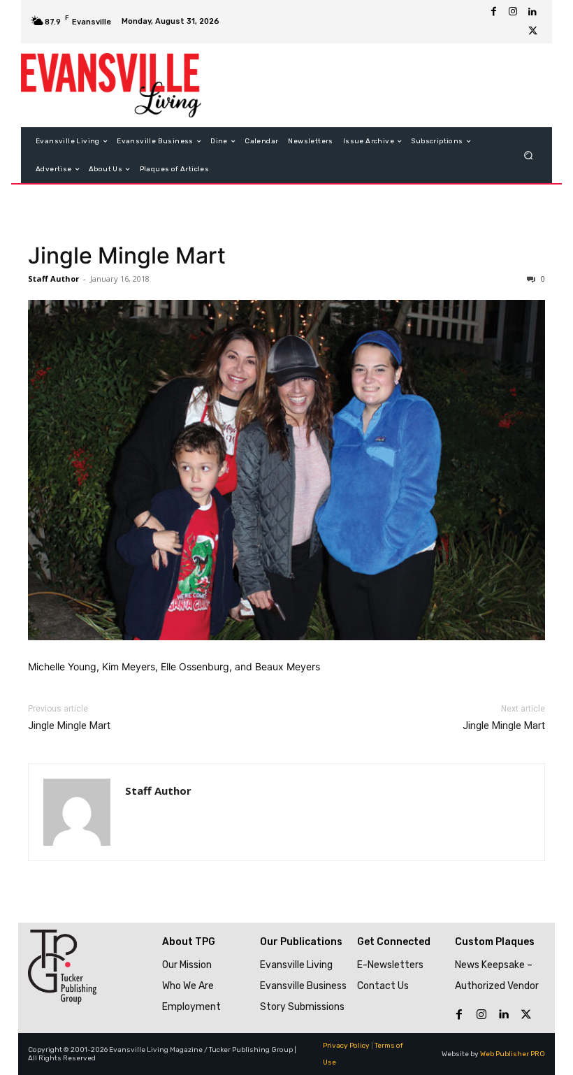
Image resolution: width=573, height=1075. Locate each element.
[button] (528, 155)
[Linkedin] (532, 12)
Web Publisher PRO (512, 1054)
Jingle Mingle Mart (127, 255)
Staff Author (53, 278)
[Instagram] (513, 12)
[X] (532, 31)
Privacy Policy (346, 1045)
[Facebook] (493, 12)
